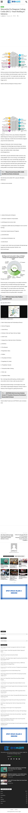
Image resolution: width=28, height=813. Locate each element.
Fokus (2, 803)
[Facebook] (8, 759)
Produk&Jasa (3, 795)
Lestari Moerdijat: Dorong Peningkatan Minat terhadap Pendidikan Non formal (13, 682)
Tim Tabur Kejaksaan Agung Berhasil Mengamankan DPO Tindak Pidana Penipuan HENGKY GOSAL (7, 536)
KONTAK (16, 809)
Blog (1, 797)
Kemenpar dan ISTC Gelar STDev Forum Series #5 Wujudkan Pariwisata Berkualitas (23, 577)
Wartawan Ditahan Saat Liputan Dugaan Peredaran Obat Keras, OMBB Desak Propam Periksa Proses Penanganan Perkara (13, 578)
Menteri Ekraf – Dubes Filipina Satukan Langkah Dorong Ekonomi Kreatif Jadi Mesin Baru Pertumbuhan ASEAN (5, 578)
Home (1, 4)
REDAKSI (11, 809)
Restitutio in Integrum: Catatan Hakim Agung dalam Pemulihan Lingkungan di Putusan (13, 566)
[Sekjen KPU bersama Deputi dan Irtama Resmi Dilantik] (23, 561)
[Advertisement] (14, 32)
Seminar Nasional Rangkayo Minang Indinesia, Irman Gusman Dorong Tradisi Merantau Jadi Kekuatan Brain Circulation (13, 719)
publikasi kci (14, 550)
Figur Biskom (3, 801)
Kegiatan (2, 799)
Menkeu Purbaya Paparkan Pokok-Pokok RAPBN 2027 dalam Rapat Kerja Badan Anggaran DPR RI (13, 674)
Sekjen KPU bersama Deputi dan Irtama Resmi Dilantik (23, 566)
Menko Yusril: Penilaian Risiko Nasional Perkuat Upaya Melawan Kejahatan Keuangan (12, 679)
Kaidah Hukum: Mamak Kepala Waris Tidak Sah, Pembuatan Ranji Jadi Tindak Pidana (13, 704)
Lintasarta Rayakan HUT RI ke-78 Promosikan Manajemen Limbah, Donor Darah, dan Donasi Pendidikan (21, 537)
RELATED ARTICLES (8, 556)
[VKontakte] (16, 759)
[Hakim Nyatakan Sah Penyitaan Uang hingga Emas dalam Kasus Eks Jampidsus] (5, 561)
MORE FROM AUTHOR (19, 556)
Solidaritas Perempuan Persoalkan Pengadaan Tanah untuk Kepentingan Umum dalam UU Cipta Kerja (14, 687)
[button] (26, 1)
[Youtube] (19, 759)
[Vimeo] (14, 759)
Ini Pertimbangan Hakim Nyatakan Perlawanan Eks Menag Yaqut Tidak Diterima (13, 699)
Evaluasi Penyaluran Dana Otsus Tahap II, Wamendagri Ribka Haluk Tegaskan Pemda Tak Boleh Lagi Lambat (14, 696)
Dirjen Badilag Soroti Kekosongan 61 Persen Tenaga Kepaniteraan (11, 707)
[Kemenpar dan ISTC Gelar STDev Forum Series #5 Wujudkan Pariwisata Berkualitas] (23, 572)
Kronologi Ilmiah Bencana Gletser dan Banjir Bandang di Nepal (10, 670)
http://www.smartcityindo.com (14, 552)
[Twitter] (11, 759)
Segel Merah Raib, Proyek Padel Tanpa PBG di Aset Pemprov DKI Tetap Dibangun (14, 710)
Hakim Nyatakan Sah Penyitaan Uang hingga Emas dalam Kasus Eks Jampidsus (4, 566)
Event (2, 793)
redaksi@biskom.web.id (16, 756)
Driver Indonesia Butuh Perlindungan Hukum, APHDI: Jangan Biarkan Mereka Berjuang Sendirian (13, 691)
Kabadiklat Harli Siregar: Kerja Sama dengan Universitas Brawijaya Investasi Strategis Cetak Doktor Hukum (14, 724)
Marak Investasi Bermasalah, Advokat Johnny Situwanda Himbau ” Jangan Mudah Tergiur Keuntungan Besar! (13, 715)
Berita (4, 4)
